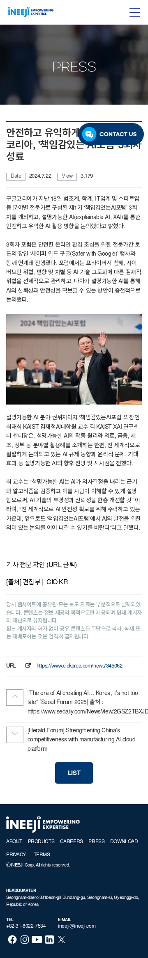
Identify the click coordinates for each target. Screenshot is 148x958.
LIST (74, 774)
